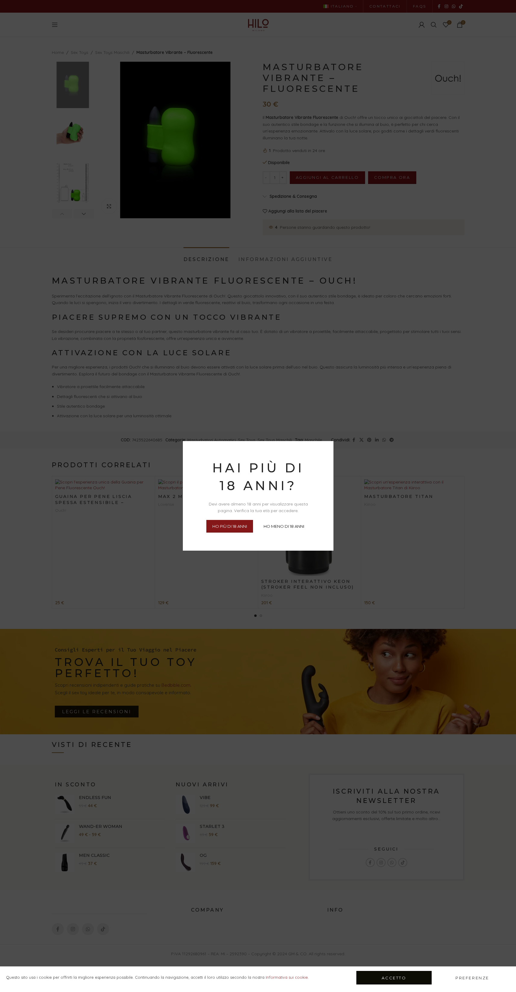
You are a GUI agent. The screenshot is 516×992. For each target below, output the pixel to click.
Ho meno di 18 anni (283, 526)
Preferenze (472, 977)
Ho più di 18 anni (229, 526)
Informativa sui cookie (287, 977)
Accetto (394, 977)
